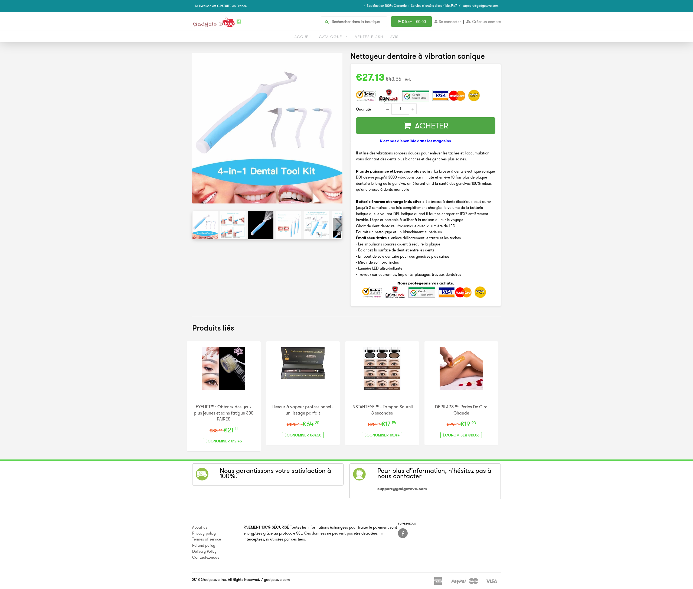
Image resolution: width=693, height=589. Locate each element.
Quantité (363, 109)
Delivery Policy (204, 551)
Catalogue (331, 36)
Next (337, 224)
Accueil (303, 36)
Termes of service (206, 539)
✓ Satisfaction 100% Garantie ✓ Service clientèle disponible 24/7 (410, 6)
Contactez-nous (205, 557)
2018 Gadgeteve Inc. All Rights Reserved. (226, 579)
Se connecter (450, 21)
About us (199, 527)
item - (414, 21)
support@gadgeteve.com (481, 6)
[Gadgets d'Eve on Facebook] (403, 533)
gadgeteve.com (277, 579)
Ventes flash (369, 36)
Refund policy (203, 545)
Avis (394, 36)
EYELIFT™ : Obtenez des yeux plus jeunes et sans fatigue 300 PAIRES (223, 413)
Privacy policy (204, 533)
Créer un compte (486, 21)
